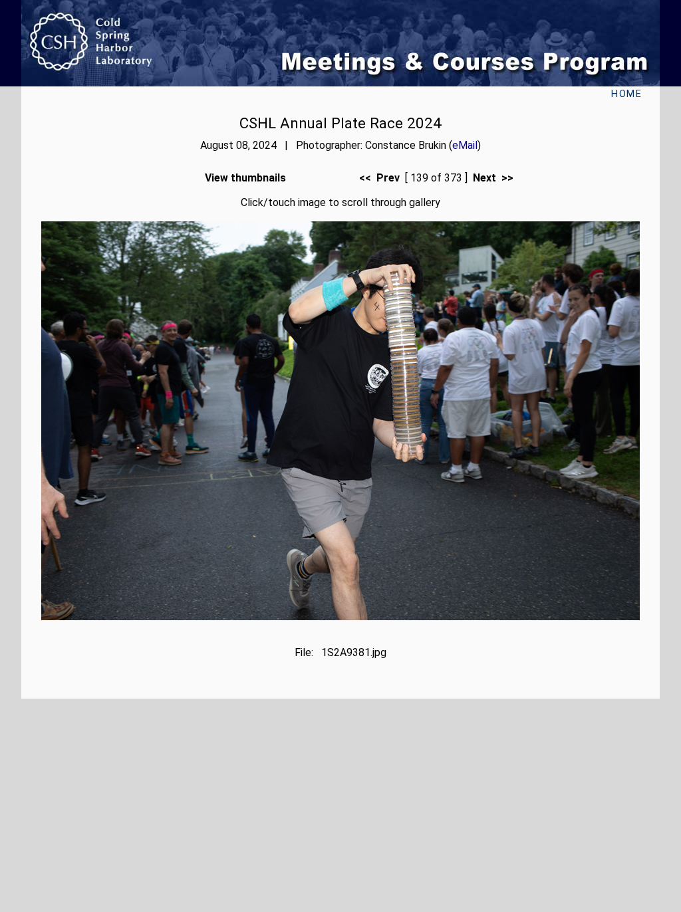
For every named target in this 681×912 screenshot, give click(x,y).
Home (626, 94)
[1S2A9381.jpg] (340, 616)
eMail (464, 145)
